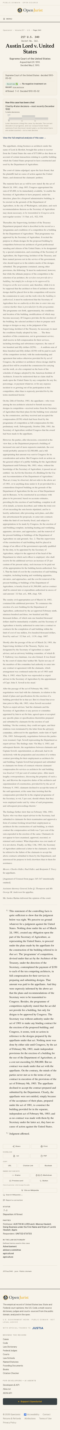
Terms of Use (45, 1418)
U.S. (28, 30)
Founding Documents (13, 1366)
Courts (6, 1354)
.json (16, 1271)
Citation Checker (11, 1373)
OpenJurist (7, 30)
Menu (9, 19)
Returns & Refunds (12, 1418)
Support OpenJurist (30, 1401)
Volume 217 (19, 30)
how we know (18, 87)
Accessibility (31, 1414)
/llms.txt (7, 1389)
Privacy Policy (9, 1422)
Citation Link (28, 1165)
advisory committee (12, 1250)
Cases (6, 1339)
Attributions (30, 1418)
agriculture (8, 1257)
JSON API (7, 1393)
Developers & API (11, 1385)
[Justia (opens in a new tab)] (38, 1328)
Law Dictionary (10, 1347)
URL (9, 1165)
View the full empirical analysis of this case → (24, 138)
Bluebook (48, 1165)
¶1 (7, 910)
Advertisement (10, 1246)
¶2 (7, 1133)
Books (6, 1369)
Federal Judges (10, 1350)
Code (5, 1343)
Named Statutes (10, 1362)
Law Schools (9, 1358)
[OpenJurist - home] (30, 10)
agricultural (8, 1253)
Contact (47, 1414)
